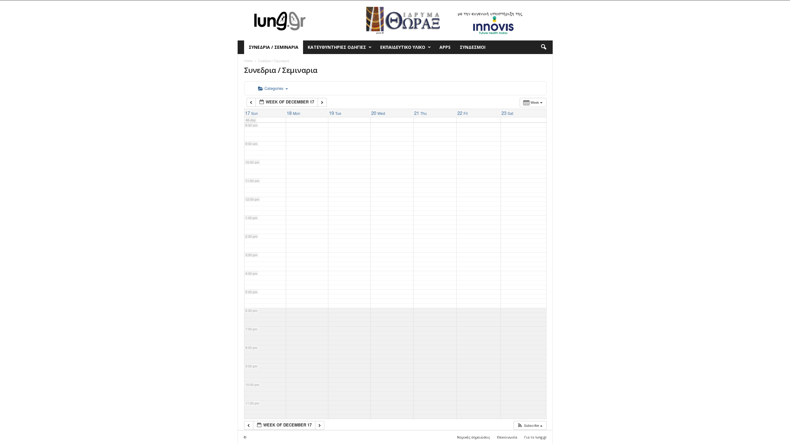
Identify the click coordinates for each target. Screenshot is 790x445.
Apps (445, 47)
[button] (543, 47)
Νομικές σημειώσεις (473, 437)
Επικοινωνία (507, 437)
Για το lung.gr (535, 437)
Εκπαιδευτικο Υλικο (402, 47)
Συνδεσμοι (472, 47)
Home (248, 61)
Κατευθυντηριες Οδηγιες (337, 47)
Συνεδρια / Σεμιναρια (273, 47)
